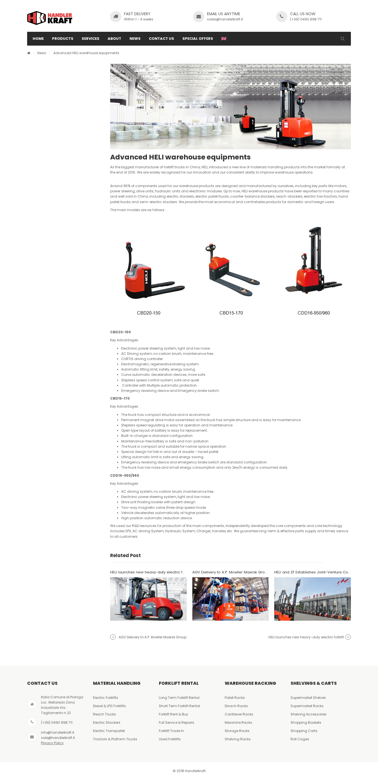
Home (38, 38)
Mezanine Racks (238, 722)
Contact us (161, 38)
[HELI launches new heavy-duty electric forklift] (148, 599)
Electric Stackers (106, 722)
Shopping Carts (304, 730)
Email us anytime (223, 14)
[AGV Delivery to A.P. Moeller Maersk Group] (230, 599)
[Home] (28, 53)
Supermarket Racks (307, 706)
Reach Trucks (104, 714)
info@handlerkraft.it (57, 732)
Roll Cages (300, 739)
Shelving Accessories (309, 714)
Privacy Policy (52, 743)
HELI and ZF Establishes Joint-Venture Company (317, 572)
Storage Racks (237, 730)
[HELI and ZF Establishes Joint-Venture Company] (312, 599)
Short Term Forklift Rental (179, 706)
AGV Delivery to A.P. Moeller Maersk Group (231, 572)
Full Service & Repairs (176, 722)
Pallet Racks (235, 697)
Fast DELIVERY (137, 14)
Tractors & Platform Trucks (115, 739)
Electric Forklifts (105, 697)
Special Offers (197, 38)
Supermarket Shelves (308, 697)
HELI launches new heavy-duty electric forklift (151, 572)
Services (90, 38)
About (114, 38)
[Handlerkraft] (49, 18)
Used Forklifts (170, 739)
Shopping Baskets (306, 722)
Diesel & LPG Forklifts (109, 706)
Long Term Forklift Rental (179, 697)
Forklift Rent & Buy (173, 714)
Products (62, 38)
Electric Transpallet (109, 730)
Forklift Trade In (171, 730)
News (135, 38)
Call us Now (302, 14)
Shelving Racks (238, 739)
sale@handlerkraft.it (58, 737)
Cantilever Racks (239, 714)
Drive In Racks (236, 706)
